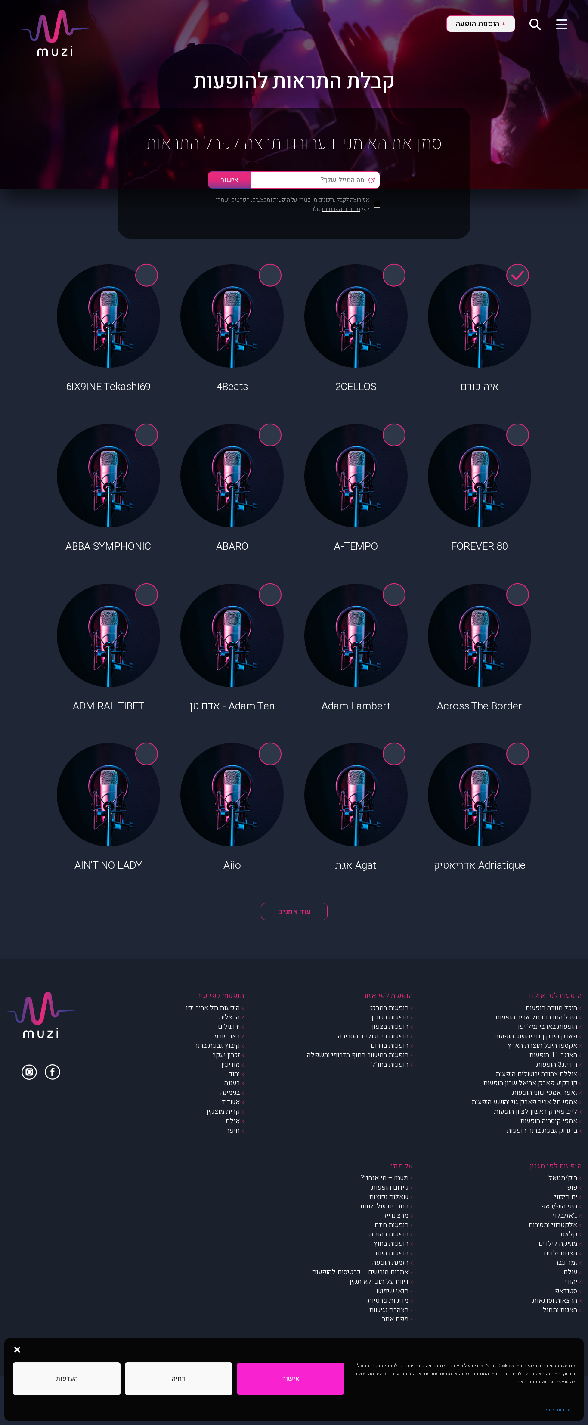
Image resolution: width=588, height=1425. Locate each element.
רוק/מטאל (562, 1178)
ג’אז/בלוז (565, 1216)
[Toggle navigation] (556, 23)
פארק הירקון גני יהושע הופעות (535, 1036)
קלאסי (568, 1234)
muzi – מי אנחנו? (385, 1178)
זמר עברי (565, 1263)
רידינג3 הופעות (556, 1064)
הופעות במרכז (389, 1008)
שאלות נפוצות (389, 1197)
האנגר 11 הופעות (553, 1055)
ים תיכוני (565, 1197)
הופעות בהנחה (389, 1234)
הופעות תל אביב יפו (213, 1008)
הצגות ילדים (560, 1253)
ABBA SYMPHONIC (108, 546)
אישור (290, 1378)
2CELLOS (356, 386)
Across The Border (479, 706)
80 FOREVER (479, 546)
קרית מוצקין (223, 1111)
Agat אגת (355, 865)
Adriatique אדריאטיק (480, 865)
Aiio (232, 865)
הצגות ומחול (560, 1310)
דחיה (179, 1378)
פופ (572, 1187)
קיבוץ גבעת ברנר (217, 1046)
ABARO (232, 546)
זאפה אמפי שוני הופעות (544, 1092)
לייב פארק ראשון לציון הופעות (535, 1111)
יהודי (571, 1281)
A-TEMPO (356, 546)
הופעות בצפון (390, 1027)
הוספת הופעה (480, 24)
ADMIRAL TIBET (108, 706)
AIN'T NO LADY (108, 865)
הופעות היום (392, 1253)
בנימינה (230, 1092)
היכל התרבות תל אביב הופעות (536, 1017)
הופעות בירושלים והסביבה (373, 1036)
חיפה (233, 1130)
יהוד (234, 1074)
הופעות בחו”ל (390, 1064)
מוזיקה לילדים (557, 1244)
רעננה (232, 1083)
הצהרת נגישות (389, 1310)
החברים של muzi (385, 1206)
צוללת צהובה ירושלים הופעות (536, 1074)
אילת (233, 1121)
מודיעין (230, 1064)
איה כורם (480, 386)
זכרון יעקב (226, 1055)
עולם (570, 1272)
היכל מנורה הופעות (551, 1008)
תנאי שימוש (392, 1291)
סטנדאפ (566, 1291)
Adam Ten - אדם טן (232, 706)
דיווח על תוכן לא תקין (379, 1281)
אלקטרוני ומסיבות (553, 1225)
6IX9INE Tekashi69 (108, 386)
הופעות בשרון (390, 1017)
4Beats (232, 386)
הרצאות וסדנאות (554, 1300)
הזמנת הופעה (390, 1263)
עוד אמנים (294, 911)
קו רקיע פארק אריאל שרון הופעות (530, 1083)
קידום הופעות (390, 1187)
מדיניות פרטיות (556, 1409)
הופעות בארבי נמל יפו (547, 1027)
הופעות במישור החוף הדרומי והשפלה (358, 1055)
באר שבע (227, 1036)
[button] (17, 1349)
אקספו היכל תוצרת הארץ (542, 1046)
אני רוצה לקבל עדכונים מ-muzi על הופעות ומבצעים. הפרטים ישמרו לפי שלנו (292, 204)
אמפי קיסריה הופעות (548, 1121)
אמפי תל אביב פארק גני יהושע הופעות (524, 1102)
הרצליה (229, 1017)
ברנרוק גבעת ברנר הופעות (542, 1130)
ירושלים (229, 1027)
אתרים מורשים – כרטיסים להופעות (360, 1272)
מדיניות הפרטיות (341, 209)
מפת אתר (395, 1319)
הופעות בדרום (390, 1046)
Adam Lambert (356, 706)
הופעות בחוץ (391, 1244)
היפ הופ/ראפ (559, 1206)
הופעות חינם (391, 1225)
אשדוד (231, 1102)
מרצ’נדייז (396, 1216)
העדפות (67, 1378)
